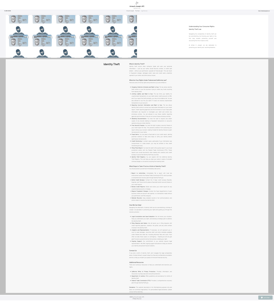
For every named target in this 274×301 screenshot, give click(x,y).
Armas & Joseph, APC (137, 6)
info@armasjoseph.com (265, 10)
